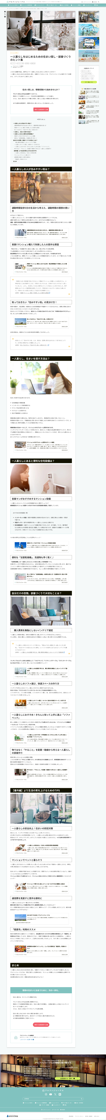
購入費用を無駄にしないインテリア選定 (25, 142)
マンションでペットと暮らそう (22, 155)
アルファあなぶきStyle (49, 1061)
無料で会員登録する (41, 109)
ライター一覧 (56, 1109)
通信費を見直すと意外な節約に (22, 157)
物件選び (27, 63)
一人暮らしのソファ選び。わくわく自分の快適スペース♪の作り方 (92, 101)
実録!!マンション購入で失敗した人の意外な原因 (26, 127)
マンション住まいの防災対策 (86, 73)
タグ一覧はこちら (89, 82)
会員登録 (95, 2)
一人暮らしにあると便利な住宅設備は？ (23, 134)
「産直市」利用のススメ (20, 159)
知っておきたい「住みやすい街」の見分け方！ (26, 130)
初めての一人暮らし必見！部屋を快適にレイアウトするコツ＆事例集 (92, 92)
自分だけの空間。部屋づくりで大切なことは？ (25, 140)
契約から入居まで (84, 76)
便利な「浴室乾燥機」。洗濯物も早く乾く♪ (25, 138)
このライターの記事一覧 (26, 1039)
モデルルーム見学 (21, 63)
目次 (39, 119)
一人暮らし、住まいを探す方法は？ (22, 132)
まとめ (15, 161)
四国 (92, 78)
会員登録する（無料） (66, 1078)
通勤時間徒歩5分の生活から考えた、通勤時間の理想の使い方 (30, 125)
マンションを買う (14, 52)
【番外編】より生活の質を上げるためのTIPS (25, 151)
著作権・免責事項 (88, 1116)
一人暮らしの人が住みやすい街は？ (22, 123)
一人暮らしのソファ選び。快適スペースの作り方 (27, 144)
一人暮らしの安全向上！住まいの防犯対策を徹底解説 (92, 106)
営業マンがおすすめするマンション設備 (24, 136)
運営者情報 (71, 1116)
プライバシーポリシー (79, 1116)
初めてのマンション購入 (86, 71)
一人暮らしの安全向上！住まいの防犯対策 (25, 153)
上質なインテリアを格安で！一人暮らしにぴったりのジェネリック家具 (92, 97)
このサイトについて (87, 2)
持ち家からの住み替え (85, 78)
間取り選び (33, 63)
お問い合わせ (96, 1116)
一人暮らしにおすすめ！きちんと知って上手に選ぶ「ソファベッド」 (32, 146)
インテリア (13, 63)
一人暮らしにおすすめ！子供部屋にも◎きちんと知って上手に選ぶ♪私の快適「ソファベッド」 (92, 112)
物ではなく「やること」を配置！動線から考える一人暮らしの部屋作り (32, 149)
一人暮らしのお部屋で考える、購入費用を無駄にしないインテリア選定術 (41, 652)
